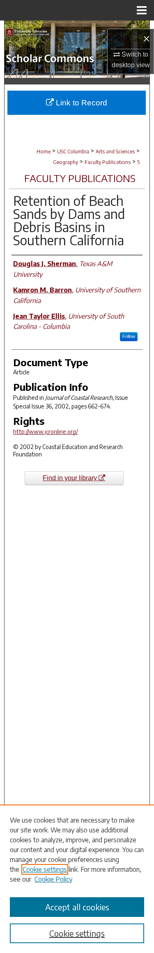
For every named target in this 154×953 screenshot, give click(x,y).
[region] (77, 879)
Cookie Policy (53, 879)
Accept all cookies (77, 907)
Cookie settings (45, 869)
